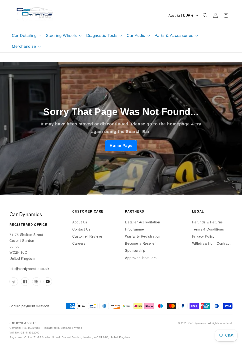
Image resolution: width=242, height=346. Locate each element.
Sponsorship (135, 250)
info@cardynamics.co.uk (29, 268)
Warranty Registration (142, 236)
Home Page (121, 146)
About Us (79, 222)
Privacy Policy (203, 236)
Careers (78, 243)
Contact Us (81, 229)
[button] (26, 35)
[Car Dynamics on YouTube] (47, 281)
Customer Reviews (87, 236)
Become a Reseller (140, 243)
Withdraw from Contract (211, 243)
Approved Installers (140, 257)
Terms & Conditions (208, 229)
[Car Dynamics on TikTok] (13, 281)
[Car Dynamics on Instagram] (36, 281)
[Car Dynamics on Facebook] (25, 281)
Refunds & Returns (207, 222)
